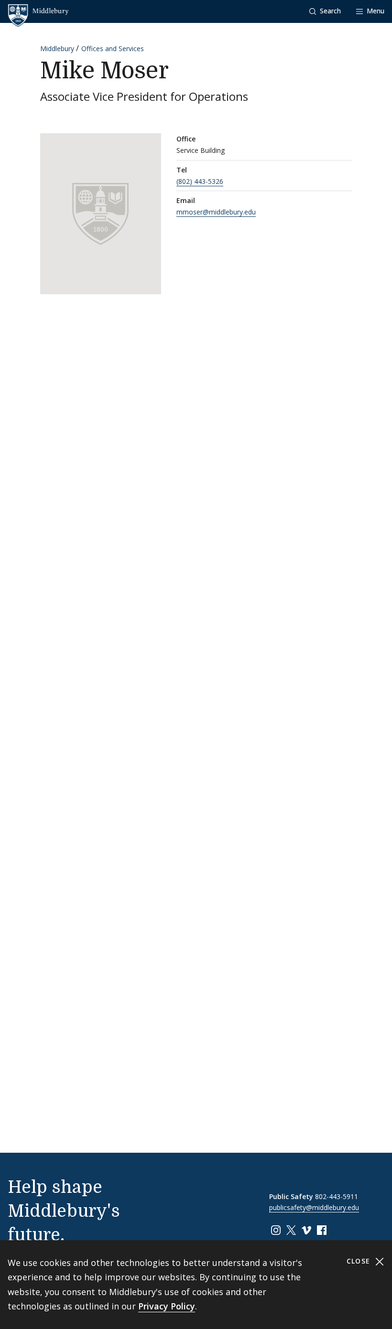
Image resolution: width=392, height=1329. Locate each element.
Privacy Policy (166, 1306)
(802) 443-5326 (199, 181)
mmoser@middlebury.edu (216, 211)
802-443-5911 (336, 1196)
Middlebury (57, 48)
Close (360, 1260)
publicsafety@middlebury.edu (314, 1207)
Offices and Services (112, 48)
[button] (325, 11)
